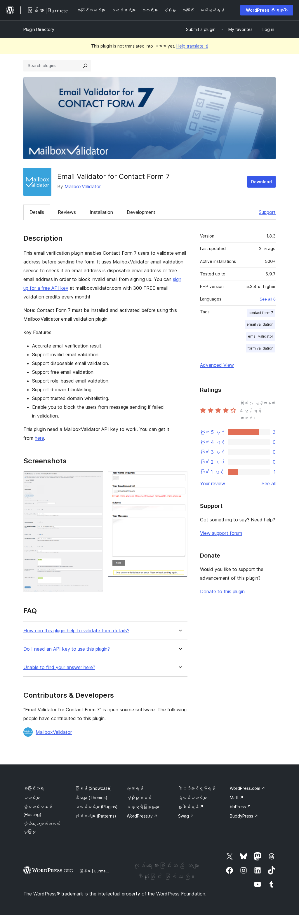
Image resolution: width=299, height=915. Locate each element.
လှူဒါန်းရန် (191, 806)
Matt (237, 797)
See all (269, 483)
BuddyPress (244, 815)
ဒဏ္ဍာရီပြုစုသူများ (143, 806)
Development (141, 212)
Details (36, 212)
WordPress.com (247, 788)
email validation (259, 324)
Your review (212, 483)
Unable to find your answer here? (59, 667)
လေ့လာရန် (135, 788)
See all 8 (268, 299)
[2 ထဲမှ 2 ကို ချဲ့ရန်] (179, 479)
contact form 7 (260, 312)
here (39, 438)
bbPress (240, 806)
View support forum (221, 533)
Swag (186, 815)
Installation (101, 212)
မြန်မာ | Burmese (94, 871)
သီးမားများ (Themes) (91, 797)
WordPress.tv (142, 815)
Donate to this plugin (222, 591)
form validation (260, 348)
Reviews (67, 212)
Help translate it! (192, 45)
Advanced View (217, 365)
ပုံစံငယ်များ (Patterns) (95, 815)
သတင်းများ (31, 797)
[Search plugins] (85, 65)
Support (267, 212)
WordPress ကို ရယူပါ (267, 10)
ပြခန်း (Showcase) (93, 788)
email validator (260, 336)
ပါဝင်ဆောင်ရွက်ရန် (196, 788)
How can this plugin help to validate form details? (76, 630)
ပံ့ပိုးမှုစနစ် (139, 797)
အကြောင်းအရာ (33, 788)
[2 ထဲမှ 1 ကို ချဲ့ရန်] (95, 479)
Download (261, 181)
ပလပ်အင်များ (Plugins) (96, 806)
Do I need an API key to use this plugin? (66, 649)
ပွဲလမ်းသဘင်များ (192, 797)
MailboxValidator (83, 186)
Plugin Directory (38, 29)
